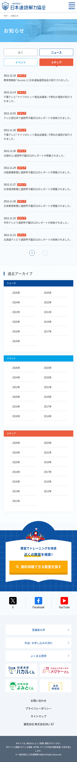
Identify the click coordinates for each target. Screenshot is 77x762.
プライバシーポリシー (38, 708)
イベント (20, 62)
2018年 (16, 331)
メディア (56, 62)
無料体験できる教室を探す (41, 566)
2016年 (16, 341)
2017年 (48, 331)
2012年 (16, 501)
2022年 (16, 312)
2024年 (16, 302)
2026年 (16, 292)
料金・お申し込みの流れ (39, 643)
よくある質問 (38, 656)
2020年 (16, 321)
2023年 (48, 302)
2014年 (48, 416)
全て (20, 52)
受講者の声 (38, 630)
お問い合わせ (38, 700)
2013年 (48, 491)
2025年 (48, 292)
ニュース (56, 52)
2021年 (48, 312)
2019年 (48, 321)
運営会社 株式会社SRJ (37, 724)
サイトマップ (38, 716)
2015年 (48, 481)
